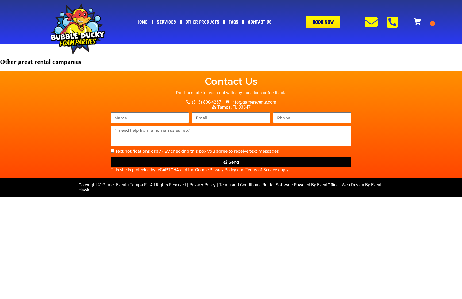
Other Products (203, 22)
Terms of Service (261, 169)
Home (142, 22)
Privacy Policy (223, 169)
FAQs (233, 22)
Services (166, 22)
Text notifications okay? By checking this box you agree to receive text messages (197, 151)
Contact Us (260, 22)
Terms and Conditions (239, 184)
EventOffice (327, 184)
